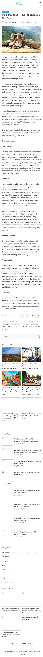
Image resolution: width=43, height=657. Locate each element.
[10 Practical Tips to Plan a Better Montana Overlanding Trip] (31, 599)
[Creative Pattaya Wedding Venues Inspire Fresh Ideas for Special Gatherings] (11, 354)
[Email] (38, 316)
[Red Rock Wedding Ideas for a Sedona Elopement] (7, 475)
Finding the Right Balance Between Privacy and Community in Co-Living (30, 366)
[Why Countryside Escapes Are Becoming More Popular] (7, 463)
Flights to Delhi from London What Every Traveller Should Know (31, 416)
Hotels (4, 565)
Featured (5, 561)
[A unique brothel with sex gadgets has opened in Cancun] (7, 520)
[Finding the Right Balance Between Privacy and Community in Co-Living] (31, 354)
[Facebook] (22, 316)
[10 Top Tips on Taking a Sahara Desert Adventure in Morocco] (11, 623)
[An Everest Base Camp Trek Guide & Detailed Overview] (11, 599)
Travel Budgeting (8, 583)
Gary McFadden (10, 22)
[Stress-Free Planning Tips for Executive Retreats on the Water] (7, 506)
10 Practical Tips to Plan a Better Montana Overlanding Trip (31, 611)
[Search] (40, 3)
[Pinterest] (33, 316)
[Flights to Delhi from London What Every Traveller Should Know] (31, 404)
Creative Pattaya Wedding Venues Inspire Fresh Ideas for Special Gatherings (11, 366)
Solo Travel (6, 574)
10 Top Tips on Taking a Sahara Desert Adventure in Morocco (11, 635)
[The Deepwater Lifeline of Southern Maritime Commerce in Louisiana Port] (7, 441)
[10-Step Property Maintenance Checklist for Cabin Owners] (7, 492)
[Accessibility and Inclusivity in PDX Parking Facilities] (7, 534)
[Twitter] (27, 316)
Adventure (5, 552)
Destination (6, 557)
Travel (4, 578)
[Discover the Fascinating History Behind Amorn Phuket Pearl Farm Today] (7, 452)
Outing (5, 11)
